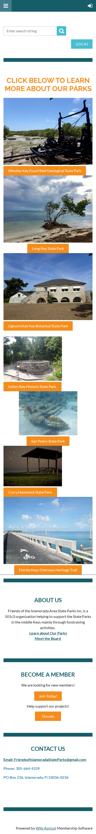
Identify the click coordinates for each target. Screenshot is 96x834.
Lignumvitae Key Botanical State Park (38, 326)
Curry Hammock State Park (30, 492)
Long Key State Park (48, 248)
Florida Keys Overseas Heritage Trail (48, 570)
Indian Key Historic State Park (32, 386)
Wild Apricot (46, 828)
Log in (82, 44)
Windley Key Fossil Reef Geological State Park (44, 170)
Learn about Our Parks (48, 633)
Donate (48, 716)
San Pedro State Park (48, 441)
